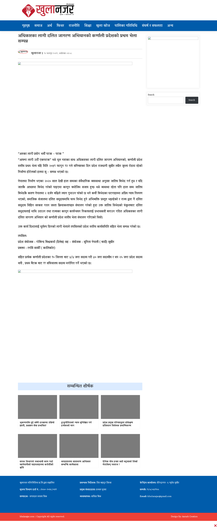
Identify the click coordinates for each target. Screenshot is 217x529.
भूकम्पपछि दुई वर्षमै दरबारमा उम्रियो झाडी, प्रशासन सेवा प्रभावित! (37, 424)
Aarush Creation (189, 517)
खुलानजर (36, 53)
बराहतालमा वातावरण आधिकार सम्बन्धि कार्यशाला (76, 463)
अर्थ (49, 26)
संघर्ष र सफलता (152, 26)
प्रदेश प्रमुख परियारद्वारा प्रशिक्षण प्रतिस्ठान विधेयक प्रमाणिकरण (118, 424)
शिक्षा (87, 26)
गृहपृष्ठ (26, 26)
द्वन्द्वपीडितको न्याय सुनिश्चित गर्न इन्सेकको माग (76, 424)
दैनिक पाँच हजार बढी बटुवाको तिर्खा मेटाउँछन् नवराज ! (120, 463)
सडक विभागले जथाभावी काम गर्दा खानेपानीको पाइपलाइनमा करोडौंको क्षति (36, 464)
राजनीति (74, 26)
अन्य (170, 26)
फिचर (60, 26)
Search (151, 95)
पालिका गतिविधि (126, 26)
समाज (38, 26)
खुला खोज (103, 26)
